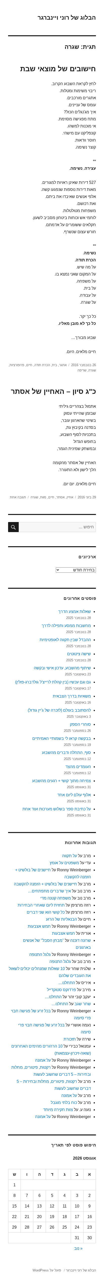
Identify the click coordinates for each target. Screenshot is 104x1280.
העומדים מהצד (78, 767)
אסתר (60, 497)
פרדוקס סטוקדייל (61, 990)
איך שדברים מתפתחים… (49, 891)
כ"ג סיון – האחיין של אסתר (53, 391)
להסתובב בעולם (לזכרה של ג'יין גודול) (59, 710)
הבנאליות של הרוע (61, 919)
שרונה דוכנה (80, 940)
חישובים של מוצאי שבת (58, 69)
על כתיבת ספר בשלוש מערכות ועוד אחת (56, 809)
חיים (29, 365)
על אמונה (43, 1060)
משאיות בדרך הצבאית (72, 696)
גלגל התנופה (40, 954)
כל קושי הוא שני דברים (46, 912)
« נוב (78, 1248)
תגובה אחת (18, 497)
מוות (43, 497)
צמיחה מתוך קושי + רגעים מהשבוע (61, 781)
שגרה (92, 370)
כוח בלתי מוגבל (64, 1102)
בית (54, 365)
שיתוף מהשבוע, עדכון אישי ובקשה (62, 668)
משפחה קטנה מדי (55, 898)
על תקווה (69, 856)
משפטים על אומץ (64, 863)
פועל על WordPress (47, 1270)
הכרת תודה (42, 365)
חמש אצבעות (39, 926)
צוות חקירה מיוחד (58, 1110)
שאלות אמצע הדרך (74, 611)
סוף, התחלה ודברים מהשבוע (66, 752)
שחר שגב (82, 1004)
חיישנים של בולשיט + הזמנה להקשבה (45, 884)
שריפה (81, 370)
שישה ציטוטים (79, 654)
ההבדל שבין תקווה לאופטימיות (65, 640)
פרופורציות (17, 365)
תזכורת (70, 1039)
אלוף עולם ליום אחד (74, 795)
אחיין (70, 497)
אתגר (63, 365)
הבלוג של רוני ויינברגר (67, 17)
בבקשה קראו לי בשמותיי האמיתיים (61, 738)
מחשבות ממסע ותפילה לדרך (66, 626)
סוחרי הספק (80, 724)
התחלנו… (66, 983)
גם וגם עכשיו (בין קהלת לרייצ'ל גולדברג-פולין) (53, 682)
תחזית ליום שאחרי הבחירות (41, 905)
